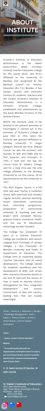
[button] (4, 406)
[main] (22, 27)
